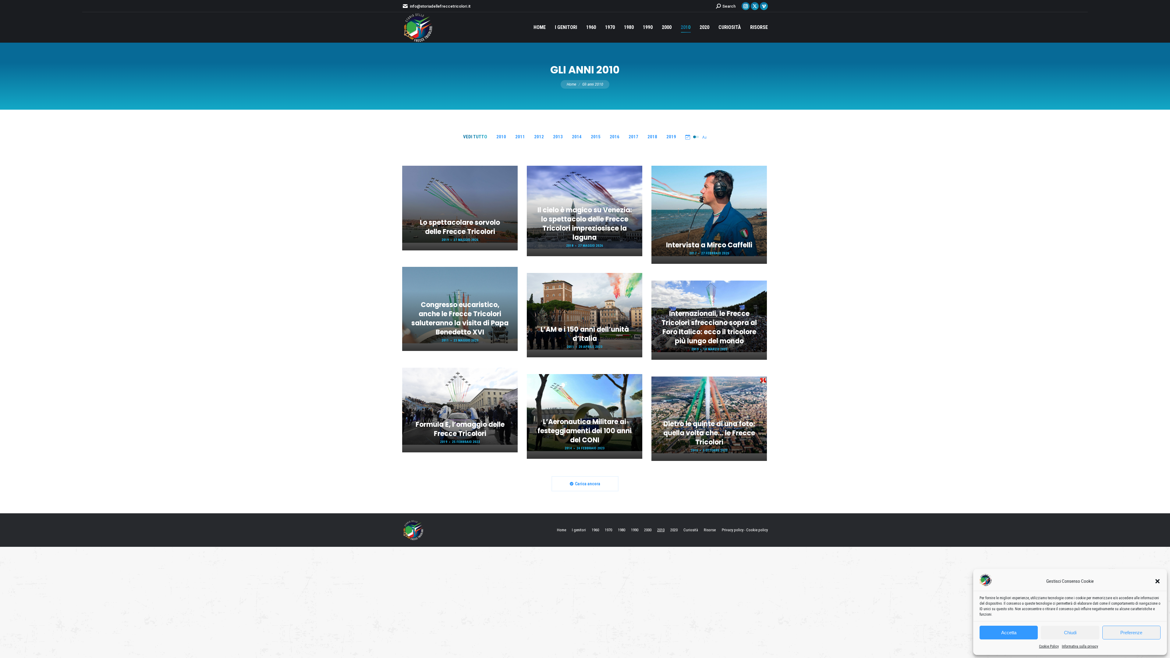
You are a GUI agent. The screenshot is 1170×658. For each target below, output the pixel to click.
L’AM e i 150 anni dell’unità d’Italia (585, 334)
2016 (614, 137)
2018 (652, 137)
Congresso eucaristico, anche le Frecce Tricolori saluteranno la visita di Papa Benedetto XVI (460, 318)
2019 (671, 137)
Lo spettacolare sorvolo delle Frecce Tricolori (460, 227)
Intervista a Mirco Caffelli (709, 245)
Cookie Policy (1049, 646)
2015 (596, 137)
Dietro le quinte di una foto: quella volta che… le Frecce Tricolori (709, 433)
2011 (520, 137)
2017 (633, 137)
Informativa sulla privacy (1080, 646)
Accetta (1008, 632)
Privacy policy (732, 530)
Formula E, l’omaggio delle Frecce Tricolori (460, 429)
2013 (558, 137)
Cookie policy (757, 530)
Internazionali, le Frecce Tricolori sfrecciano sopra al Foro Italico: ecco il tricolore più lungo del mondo (709, 327)
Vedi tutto (475, 137)
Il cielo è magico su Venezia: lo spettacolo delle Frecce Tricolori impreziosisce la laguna (584, 223)
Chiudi (1070, 632)
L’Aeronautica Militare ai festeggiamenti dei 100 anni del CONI (584, 431)
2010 (501, 137)
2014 (577, 137)
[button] (1157, 581)
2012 (539, 137)
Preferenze (1131, 632)
